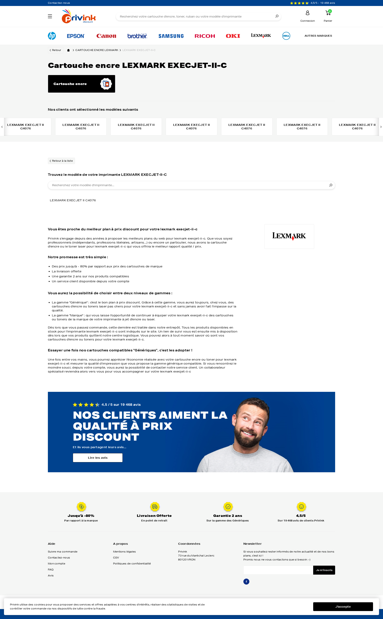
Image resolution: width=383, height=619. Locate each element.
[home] (68, 50)
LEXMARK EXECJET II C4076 (73, 200)
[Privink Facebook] (246, 583)
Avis (51, 575)
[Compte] (307, 13)
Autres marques (318, 35)
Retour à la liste (62, 160)
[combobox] (191, 185)
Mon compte (56, 563)
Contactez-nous (59, 3)
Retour (56, 50)
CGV (116, 557)
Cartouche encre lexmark (96, 50)
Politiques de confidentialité (132, 563)
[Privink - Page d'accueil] (83, 16)
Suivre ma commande (62, 551)
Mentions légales (124, 551)
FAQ (50, 569)
